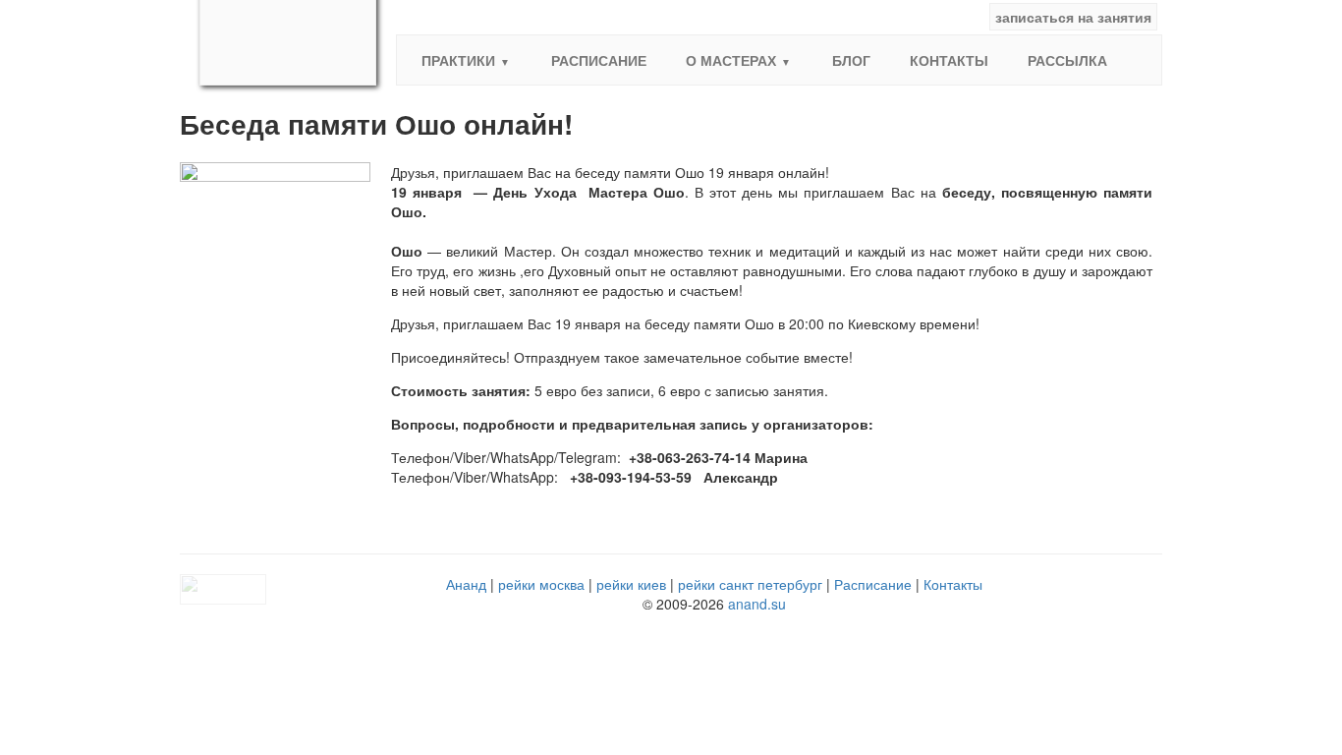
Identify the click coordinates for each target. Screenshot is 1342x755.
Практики (458, 60)
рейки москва (541, 584)
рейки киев (631, 584)
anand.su (757, 603)
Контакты (949, 60)
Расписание (598, 60)
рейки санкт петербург (750, 584)
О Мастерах (731, 60)
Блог (851, 60)
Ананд (466, 584)
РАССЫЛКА (1067, 60)
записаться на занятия (1073, 17)
